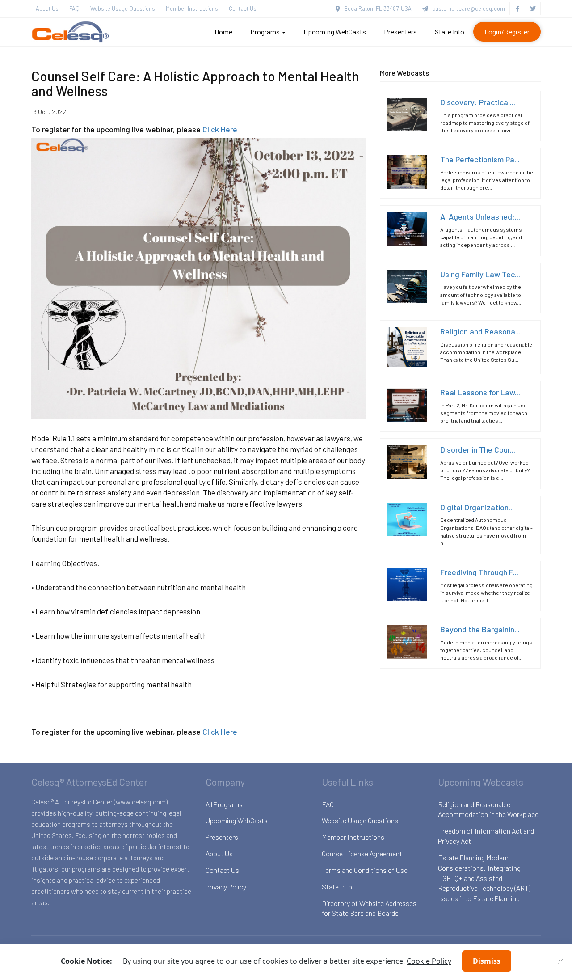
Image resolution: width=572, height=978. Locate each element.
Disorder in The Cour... (477, 449)
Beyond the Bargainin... (480, 629)
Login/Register (507, 31)
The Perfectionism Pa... (480, 159)
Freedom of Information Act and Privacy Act (486, 835)
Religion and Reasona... (480, 331)
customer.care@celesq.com (466, 8)
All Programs (224, 804)
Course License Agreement (362, 853)
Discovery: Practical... (477, 101)
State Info (449, 31)
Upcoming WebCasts (334, 31)
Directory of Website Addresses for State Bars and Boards (369, 908)
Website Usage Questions (122, 8)
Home (223, 31)
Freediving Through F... (479, 571)
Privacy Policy (226, 886)
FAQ (74, 8)
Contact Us (243, 8)
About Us (47, 8)
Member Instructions (192, 8)
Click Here (219, 129)
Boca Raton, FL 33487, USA (376, 8)
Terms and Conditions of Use (365, 870)
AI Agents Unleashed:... (480, 216)
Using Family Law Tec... (480, 274)
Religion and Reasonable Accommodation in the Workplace (488, 809)
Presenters (400, 31)
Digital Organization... (477, 507)
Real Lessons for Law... (480, 392)
